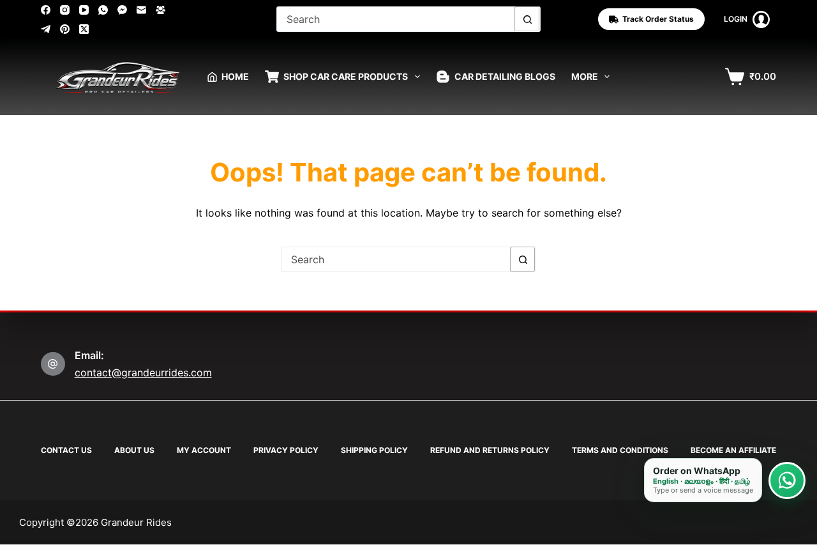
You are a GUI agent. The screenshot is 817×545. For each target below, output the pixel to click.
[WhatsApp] (103, 10)
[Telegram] (45, 29)
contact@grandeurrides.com (143, 372)
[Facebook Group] (160, 10)
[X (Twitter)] (84, 29)
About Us (134, 450)
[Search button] (527, 19)
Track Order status (658, 19)
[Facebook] (45, 10)
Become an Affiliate (733, 450)
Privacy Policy (286, 450)
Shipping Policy (374, 450)
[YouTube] (84, 10)
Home (235, 76)
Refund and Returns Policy (490, 450)
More (584, 76)
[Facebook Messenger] (122, 10)
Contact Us (66, 450)
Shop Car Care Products (345, 76)
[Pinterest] (65, 29)
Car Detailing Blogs (504, 76)
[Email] (141, 10)
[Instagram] (65, 10)
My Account (204, 450)
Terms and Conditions (620, 450)
